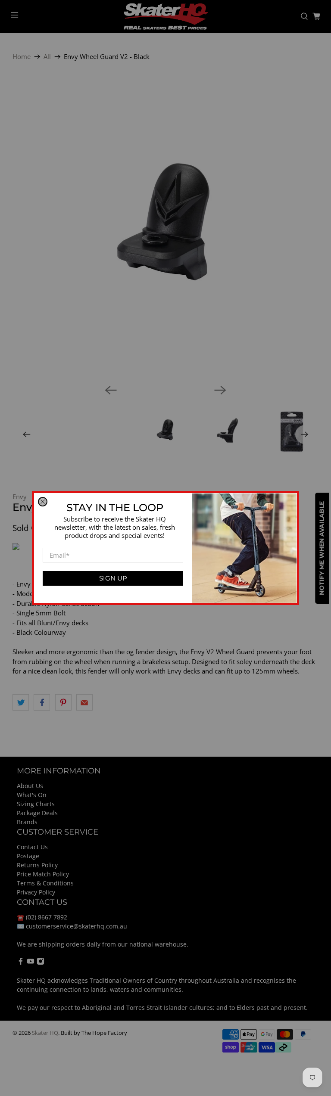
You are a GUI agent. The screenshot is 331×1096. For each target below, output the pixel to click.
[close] (42, 501)
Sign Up (113, 578)
